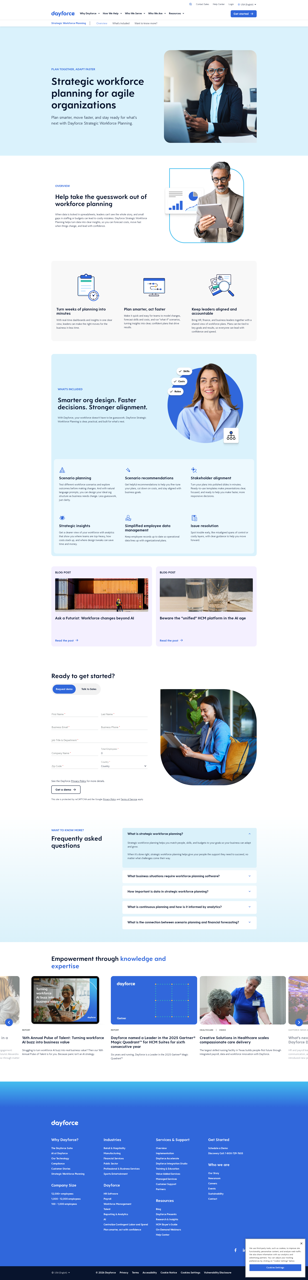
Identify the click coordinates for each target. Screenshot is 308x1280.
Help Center (219, 4)
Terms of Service (129, 799)
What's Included (120, 23)
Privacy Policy (78, 781)
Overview (101, 23)
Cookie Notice (169, 1272)
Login (231, 4)
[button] (9, 1022)
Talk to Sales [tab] (88, 689)
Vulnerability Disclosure (217, 1272)
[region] (275, 1258)
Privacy (124, 1272)
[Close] (301, 1243)
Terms (135, 1272)
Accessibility (150, 1272)
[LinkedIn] (244, 1250)
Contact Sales (202, 4)
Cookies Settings (275, 1267)
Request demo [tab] (64, 689)
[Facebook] (235, 1250)
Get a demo (63, 789)
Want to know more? (146, 23)
